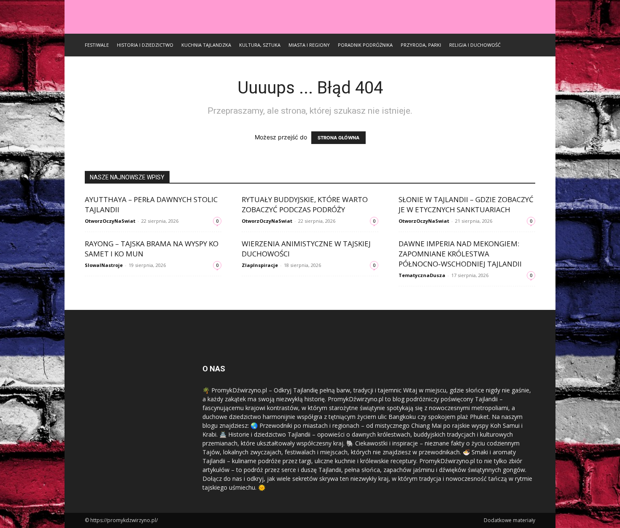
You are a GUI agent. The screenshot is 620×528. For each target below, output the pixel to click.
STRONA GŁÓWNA (338, 138)
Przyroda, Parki (421, 45)
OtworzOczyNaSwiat (110, 221)
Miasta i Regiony (309, 45)
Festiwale (97, 45)
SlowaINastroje (104, 265)
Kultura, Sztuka (259, 45)
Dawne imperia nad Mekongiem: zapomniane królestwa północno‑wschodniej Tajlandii (460, 254)
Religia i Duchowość (475, 45)
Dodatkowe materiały (509, 520)
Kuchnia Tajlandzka (206, 45)
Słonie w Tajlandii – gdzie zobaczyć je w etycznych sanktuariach (466, 204)
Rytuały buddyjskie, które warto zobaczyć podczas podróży (305, 204)
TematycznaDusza (422, 275)
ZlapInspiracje (260, 265)
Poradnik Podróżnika (365, 45)
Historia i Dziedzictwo (145, 45)
